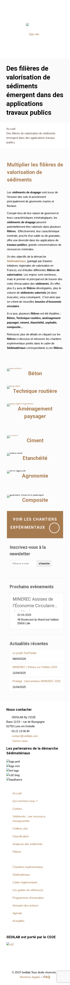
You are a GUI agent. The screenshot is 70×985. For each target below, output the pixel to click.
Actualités (18, 920)
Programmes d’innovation (28, 897)
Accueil (13, 13)
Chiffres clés (20, 828)
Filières (17, 851)
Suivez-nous (20, 740)
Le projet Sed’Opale (24, 653)
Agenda (17, 913)
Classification (21, 836)
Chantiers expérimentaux (28, 867)
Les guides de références (28, 890)
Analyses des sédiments (28, 844)
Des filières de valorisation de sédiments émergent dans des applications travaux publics (30, 138)
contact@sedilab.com (25, 736)
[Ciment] (12, 436)
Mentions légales (30, 977)
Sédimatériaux (21, 874)
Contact (35, 17)
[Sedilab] (32, 34)
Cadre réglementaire (25, 882)
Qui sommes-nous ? (32, 13)
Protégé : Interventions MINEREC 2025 (36, 681)
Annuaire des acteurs (25, 905)
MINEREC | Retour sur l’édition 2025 (35, 667)
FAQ (44, 17)
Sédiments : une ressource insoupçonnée (29, 818)
